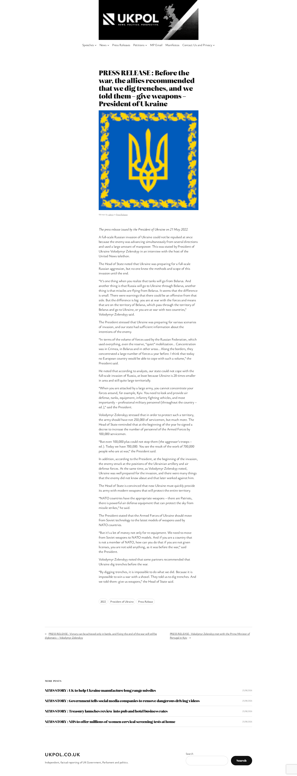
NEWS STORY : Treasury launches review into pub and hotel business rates (106, 711)
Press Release (145, 601)
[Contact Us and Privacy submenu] (214, 45)
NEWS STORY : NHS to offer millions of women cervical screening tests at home (110, 722)
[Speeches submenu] (96, 45)
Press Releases (122, 214)
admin (111, 214)
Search (189, 753)
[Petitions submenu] (146, 45)
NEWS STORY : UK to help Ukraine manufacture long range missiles (100, 690)
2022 (103, 601)
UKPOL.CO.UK (62, 754)
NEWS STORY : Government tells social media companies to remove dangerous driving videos (122, 701)
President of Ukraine (121, 601)
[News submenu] (108, 45)
